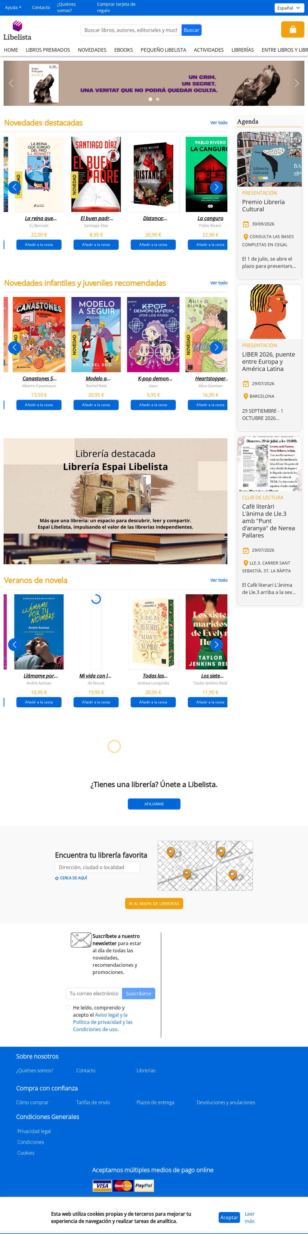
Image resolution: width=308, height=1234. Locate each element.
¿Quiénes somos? (66, 7)
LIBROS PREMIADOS (48, 50)
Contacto (41, 7)
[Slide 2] (157, 99)
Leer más (250, 1217)
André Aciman (38, 683)
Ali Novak (96, 683)
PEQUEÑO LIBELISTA (163, 50)
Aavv (153, 385)
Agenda (247, 122)
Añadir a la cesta (39, 244)
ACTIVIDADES (209, 50)
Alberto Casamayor (39, 385)
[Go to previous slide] (14, 187)
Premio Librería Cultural (263, 205)
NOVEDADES (92, 50)
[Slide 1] (150, 99)
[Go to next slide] (216, 187)
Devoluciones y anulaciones (226, 1102)
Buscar (191, 30)
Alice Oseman (211, 385)
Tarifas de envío (93, 1102)
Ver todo (219, 122)
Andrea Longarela (153, 683)
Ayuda (11, 7)
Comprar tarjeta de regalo (116, 7)
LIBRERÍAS (243, 50)
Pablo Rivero (210, 225)
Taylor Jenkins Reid (210, 683)
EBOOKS (123, 50)
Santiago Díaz (96, 225)
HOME (11, 50)
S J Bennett (39, 225)
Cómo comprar (32, 1102)
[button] (11, 83)
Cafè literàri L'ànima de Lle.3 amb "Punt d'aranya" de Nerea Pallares (268, 520)
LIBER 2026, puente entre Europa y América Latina (268, 361)
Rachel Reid (96, 385)
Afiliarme (154, 804)
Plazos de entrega (155, 1102)
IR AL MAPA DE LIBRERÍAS (154, 903)
